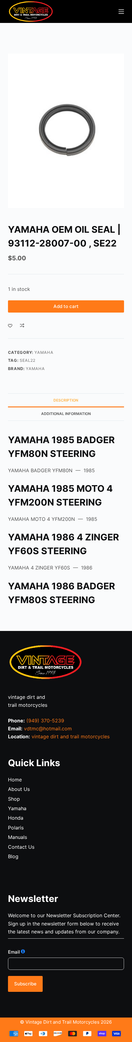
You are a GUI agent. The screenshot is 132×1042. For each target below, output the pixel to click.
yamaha (35, 368)
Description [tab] (65, 400)
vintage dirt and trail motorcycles (71, 736)
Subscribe (25, 984)
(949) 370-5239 (45, 721)
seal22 (28, 360)
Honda (15, 818)
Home (15, 780)
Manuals (17, 837)
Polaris (16, 828)
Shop (14, 799)
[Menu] (121, 11)
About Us (19, 789)
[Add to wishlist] (10, 325)
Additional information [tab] (66, 413)
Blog (13, 856)
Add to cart (66, 306)
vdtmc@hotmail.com (48, 728)
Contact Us (21, 847)
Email (14, 952)
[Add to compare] (22, 325)
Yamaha (43, 352)
